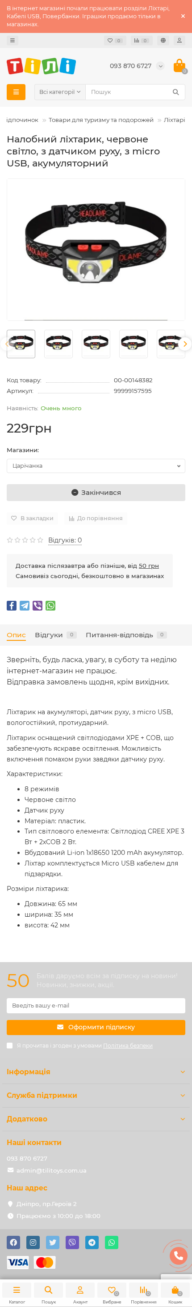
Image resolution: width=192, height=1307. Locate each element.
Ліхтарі (174, 119)
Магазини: (23, 449)
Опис (16, 635)
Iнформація (28, 1072)
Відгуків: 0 (65, 540)
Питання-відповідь (124, 635)
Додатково (27, 1119)
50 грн (149, 565)
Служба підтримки (42, 1095)
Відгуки (54, 635)
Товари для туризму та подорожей (101, 119)
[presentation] (7, 344)
